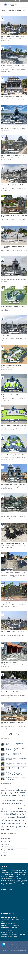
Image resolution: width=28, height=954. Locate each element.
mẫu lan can (11, 803)
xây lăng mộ (19, 826)
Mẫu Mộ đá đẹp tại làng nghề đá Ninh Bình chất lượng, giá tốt (15, 744)
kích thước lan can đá (16, 795)
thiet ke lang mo (12, 823)
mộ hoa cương (5, 809)
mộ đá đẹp (15, 817)
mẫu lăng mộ (21, 803)
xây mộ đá (6, 830)
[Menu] (2, 5)
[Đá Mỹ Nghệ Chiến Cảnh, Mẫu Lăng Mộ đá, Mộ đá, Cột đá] (15, 4)
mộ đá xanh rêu (8, 817)
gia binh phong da (7, 790)
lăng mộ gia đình (9, 800)
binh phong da (4, 788)
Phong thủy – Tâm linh (7, 850)
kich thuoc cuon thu (4, 795)
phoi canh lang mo (13, 820)
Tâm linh (3, 855)
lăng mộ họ (19, 800)
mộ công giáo (16, 805)
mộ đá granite (9, 811)
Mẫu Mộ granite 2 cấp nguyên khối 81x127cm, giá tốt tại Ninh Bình (15, 773)
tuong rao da (10, 826)
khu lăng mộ (21, 793)
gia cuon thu (13, 790)
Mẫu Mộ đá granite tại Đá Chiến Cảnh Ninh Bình (16, 763)
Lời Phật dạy (7, 946)
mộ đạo (21, 817)
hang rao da (13, 793)
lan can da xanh (14, 798)
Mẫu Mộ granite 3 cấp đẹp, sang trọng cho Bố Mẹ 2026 (16, 778)
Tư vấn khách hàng (6, 841)
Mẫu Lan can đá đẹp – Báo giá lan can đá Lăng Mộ (16, 759)
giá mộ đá (4, 793)
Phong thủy (4, 852)
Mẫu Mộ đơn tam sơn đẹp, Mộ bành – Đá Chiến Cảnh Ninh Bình (15, 754)
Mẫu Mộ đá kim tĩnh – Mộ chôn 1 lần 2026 (15, 768)
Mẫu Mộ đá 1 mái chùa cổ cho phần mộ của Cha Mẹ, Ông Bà (16, 749)
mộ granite (22, 806)
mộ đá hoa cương (17, 811)
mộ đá (21, 808)
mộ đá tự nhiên (12, 814)
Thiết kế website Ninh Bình (14, 943)
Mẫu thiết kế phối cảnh (7, 847)
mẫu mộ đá (11, 806)
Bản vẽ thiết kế (5, 844)
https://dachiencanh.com (12, 927)
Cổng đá (24, 878)
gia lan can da (21, 790)
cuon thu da (14, 788)
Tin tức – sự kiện (5, 838)
